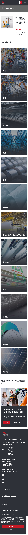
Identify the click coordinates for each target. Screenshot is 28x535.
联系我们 (10, 447)
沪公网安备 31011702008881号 (10, 510)
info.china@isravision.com (9, 471)
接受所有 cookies (13, 526)
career (6, 422)
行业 (9, 453)
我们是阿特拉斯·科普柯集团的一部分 (11, 440)
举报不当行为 (10, 455)
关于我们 (10, 451)
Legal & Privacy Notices (9, 496)
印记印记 (4, 504)
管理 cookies (7, 489)
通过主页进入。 (18, 29)
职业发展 (10, 449)
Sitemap (4, 501)
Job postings (16, 422)
